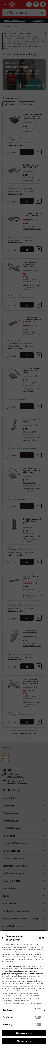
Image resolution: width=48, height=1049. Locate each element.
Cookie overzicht (21, 1003)
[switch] (38, 1017)
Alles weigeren (24, 1041)
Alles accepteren (24, 1033)
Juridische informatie (36, 1003)
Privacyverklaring (8, 1003)
